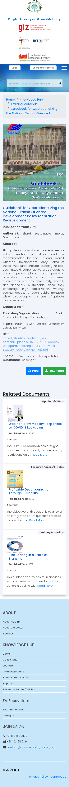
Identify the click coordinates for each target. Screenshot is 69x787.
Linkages (8, 715)
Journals (8, 665)
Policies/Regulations (15, 677)
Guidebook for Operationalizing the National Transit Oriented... (32, 111)
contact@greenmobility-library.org (31, 747)
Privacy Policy (38, 777)
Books (7, 654)
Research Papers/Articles (19, 689)
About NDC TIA (12, 621)
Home (10, 99)
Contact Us (58, 777)
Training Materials (24, 104)
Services (8, 633)
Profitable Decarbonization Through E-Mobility (29, 491)
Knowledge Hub (31, 99)
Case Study (10, 659)
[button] (64, 67)
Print (35, 371)
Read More (39, 455)
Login (15, 67)
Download (56, 371)
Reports (8, 683)
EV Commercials (13, 709)
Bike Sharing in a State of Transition (28, 557)
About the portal (13, 627)
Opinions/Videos (13, 671)
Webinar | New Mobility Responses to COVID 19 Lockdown (35, 426)
